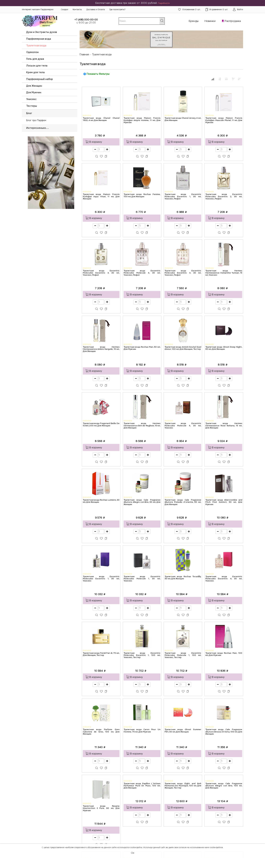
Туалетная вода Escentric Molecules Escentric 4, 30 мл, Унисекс (223, 578)
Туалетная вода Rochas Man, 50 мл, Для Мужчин (142, 348)
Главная (84, 54)
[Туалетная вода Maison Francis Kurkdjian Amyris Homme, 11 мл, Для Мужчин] (142, 101)
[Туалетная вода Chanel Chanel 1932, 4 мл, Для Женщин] (101, 101)
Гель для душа (35, 58)
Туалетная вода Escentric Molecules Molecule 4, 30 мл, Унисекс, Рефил (142, 273)
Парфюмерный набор (39, 79)
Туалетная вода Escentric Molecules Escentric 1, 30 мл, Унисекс (101, 578)
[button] (101, 141)
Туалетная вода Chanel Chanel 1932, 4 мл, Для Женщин (101, 119)
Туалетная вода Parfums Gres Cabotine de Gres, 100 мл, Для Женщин (101, 731)
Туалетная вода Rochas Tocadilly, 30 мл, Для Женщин (183, 577)
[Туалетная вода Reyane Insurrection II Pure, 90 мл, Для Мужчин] (101, 789)
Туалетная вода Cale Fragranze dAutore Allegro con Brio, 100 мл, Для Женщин (223, 808)
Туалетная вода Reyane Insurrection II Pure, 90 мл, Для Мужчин (101, 808)
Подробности (164, 3)
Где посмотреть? (117, 9)
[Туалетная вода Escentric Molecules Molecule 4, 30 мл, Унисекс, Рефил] (142, 254)
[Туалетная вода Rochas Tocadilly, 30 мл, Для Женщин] (183, 559)
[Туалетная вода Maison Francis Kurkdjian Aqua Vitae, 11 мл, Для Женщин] (101, 177)
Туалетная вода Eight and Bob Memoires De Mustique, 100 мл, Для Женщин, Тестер (183, 808)
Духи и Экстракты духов (41, 32)
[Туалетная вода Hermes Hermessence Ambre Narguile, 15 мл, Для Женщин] (101, 330)
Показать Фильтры (98, 73)
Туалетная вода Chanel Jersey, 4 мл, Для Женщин (183, 119)
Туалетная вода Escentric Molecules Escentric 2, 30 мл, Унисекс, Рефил (223, 196)
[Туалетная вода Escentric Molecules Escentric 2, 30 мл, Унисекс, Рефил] (224, 177)
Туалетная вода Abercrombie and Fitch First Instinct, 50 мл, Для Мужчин (223, 502)
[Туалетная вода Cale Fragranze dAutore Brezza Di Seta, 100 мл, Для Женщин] (224, 712)
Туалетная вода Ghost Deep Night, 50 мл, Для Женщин (223, 348)
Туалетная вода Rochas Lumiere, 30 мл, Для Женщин (101, 501)
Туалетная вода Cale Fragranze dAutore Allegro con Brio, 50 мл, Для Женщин (142, 502)
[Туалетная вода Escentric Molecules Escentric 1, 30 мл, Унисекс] (101, 559)
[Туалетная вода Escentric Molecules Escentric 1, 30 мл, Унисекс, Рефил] (183, 177)
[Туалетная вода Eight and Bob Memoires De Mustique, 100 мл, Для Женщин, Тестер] (183, 789)
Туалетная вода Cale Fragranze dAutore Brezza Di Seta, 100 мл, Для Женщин (223, 731)
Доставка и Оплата (95, 9)
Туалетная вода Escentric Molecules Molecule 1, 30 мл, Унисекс (142, 578)
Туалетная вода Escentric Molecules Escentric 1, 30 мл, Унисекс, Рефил (183, 196)
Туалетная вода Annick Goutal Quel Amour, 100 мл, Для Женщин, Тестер (183, 348)
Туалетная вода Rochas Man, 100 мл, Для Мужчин (223, 654)
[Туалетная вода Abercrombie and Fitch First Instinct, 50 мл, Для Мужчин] (224, 483)
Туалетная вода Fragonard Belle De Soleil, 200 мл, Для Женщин (101, 424)
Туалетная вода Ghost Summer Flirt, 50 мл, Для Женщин (183, 730)
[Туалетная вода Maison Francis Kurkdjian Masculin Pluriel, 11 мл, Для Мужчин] (224, 101)
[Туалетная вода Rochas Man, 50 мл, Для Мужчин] (142, 330)
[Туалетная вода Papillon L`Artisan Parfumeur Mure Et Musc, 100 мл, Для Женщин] (142, 789)
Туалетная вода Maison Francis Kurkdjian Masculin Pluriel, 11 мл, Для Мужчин (223, 120)
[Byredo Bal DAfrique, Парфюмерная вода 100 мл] (161, 38)
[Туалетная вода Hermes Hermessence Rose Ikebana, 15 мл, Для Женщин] (224, 406)
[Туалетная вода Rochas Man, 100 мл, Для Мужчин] (224, 636)
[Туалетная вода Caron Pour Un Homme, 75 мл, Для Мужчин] (142, 712)
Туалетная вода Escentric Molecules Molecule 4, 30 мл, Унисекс (183, 425)
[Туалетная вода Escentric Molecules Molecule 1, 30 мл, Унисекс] (142, 559)
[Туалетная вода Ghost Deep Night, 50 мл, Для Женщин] (224, 330)
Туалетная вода (36, 45)
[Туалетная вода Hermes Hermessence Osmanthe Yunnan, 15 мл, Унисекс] (224, 254)
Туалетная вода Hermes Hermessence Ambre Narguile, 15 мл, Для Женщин (101, 349)
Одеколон (32, 52)
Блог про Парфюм (36, 120)
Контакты (77, 9)
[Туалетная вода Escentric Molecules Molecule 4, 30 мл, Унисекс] (183, 406)
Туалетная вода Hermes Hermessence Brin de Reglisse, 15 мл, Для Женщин (142, 425)
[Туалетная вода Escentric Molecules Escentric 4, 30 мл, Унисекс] (224, 559)
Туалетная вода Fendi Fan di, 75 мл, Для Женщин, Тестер (101, 654)
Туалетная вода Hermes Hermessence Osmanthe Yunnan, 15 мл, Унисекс (223, 273)
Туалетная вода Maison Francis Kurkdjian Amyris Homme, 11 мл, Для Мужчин (142, 120)
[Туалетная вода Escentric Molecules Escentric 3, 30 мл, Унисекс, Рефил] (101, 254)
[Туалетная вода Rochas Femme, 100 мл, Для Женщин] (142, 177)
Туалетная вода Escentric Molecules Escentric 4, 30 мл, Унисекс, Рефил (183, 273)
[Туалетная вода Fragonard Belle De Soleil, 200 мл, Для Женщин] (101, 406)
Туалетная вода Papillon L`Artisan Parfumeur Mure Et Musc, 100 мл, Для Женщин (142, 808)
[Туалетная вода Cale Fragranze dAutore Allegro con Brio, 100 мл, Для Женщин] (224, 789)
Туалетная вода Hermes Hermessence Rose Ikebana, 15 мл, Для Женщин (223, 425)
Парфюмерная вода (38, 38)
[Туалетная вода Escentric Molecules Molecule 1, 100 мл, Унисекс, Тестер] (183, 636)
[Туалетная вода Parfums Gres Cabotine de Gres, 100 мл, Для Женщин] (101, 712)
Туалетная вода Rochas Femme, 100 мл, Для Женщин (142, 195)
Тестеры (31, 105)
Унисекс (31, 99)
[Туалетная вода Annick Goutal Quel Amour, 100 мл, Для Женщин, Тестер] (183, 330)
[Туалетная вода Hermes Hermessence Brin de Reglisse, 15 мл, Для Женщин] (142, 406)
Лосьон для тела (36, 65)
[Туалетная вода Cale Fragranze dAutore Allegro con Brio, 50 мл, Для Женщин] (142, 483)
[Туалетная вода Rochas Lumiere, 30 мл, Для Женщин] (101, 483)
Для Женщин (34, 85)
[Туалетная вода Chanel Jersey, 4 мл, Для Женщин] (183, 101)
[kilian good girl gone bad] (49, 172)
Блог (29, 113)
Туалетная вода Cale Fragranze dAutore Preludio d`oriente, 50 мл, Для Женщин (183, 502)
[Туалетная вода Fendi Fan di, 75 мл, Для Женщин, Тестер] (101, 636)
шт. (191, 9)
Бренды (193, 21)
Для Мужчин (33, 92)
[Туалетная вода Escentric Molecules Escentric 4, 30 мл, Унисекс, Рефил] (183, 254)
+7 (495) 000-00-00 (86, 19)
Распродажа (233, 21)
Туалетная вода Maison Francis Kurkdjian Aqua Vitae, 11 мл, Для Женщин (101, 196)
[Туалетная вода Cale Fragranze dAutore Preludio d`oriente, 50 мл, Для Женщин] (183, 483)
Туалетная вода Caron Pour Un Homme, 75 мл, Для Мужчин (142, 730)
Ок (132, 852)
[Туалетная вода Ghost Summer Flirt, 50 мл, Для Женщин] (183, 712)
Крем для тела (35, 72)
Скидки (64, 9)
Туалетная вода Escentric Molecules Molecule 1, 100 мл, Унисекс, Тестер (183, 655)
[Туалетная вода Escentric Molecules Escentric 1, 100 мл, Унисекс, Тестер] (142, 636)
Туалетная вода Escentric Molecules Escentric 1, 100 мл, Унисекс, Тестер (142, 655)
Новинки (210, 21)
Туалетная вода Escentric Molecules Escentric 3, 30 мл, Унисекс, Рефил (101, 273)
